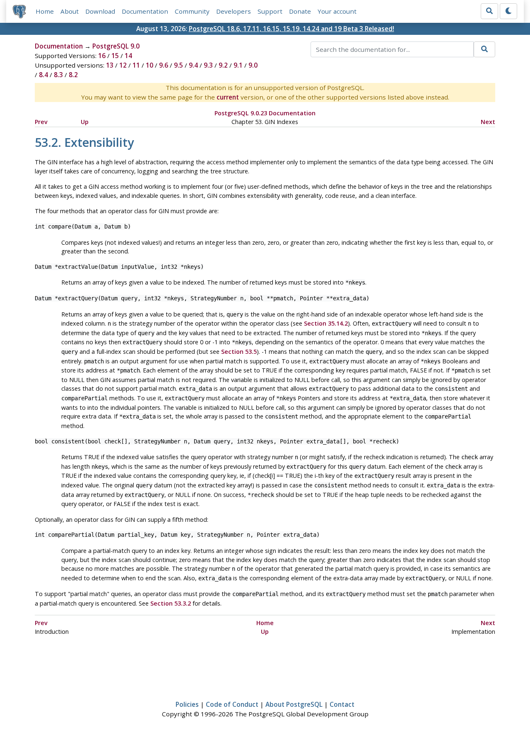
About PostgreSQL (294, 704)
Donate (300, 11)
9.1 (238, 65)
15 (115, 55)
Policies (187, 704)
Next (488, 122)
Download (100, 11)
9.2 (223, 65)
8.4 (43, 75)
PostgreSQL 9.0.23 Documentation (265, 113)
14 (128, 55)
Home (45, 11)
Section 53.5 (239, 351)
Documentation (145, 11)
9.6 (163, 65)
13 (109, 65)
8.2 (73, 75)
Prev (41, 122)
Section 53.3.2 (170, 603)
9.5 (178, 65)
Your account (337, 11)
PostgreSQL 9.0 (116, 46)
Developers (233, 11)
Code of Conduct (232, 704)
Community (192, 11)
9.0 (253, 65)
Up (85, 122)
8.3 (58, 75)
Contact (342, 704)
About (69, 11)
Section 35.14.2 (326, 323)
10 (149, 65)
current (228, 97)
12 (123, 65)
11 (136, 65)
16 (102, 55)
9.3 (208, 65)
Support (270, 11)
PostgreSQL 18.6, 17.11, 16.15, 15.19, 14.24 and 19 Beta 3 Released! (291, 28)
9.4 (193, 65)
